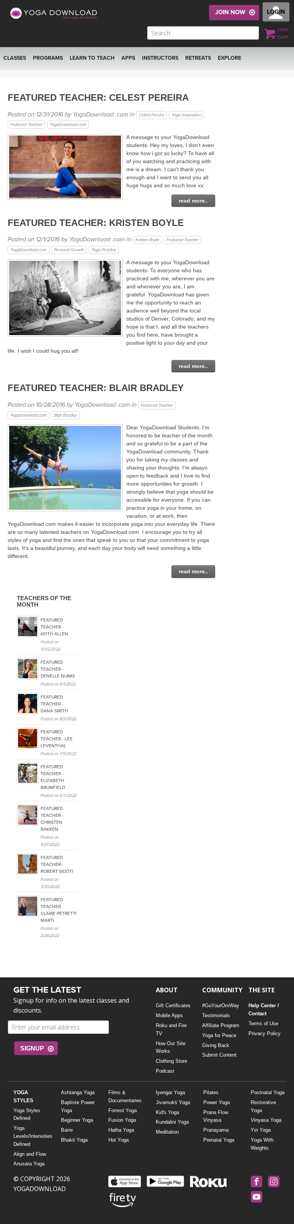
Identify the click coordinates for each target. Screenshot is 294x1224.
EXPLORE (229, 58)
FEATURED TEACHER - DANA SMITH (54, 703)
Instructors (160, 58)
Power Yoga (216, 1102)
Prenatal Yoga (218, 1140)
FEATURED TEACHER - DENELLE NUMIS (58, 669)
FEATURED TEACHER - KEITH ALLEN (54, 627)
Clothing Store (171, 1061)
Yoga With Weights (262, 1144)
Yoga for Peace (219, 1035)
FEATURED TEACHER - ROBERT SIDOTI (57, 864)
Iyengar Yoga (170, 1092)
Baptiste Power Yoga (78, 1106)
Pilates (211, 1092)
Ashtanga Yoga (78, 1092)
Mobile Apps (169, 1015)
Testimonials (216, 1015)
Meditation (167, 1132)
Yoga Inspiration (186, 115)
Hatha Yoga (121, 1130)
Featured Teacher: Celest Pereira (98, 97)
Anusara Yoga (28, 1164)
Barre (67, 1130)
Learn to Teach (92, 58)
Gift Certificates (173, 1005)
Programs (48, 58)
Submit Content (219, 1055)
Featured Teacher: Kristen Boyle (96, 223)
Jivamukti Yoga (173, 1102)
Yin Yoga (261, 1130)
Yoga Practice (103, 249)
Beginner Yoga (77, 1120)
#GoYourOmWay (220, 1005)
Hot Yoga (118, 1140)
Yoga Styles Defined (26, 1114)
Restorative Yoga (263, 1106)
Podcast (165, 1071)
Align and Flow (29, 1154)
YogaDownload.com (68, 124)
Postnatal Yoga (267, 1092)
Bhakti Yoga (74, 1140)
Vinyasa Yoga (266, 1120)
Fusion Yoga (122, 1120)
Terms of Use (263, 1023)
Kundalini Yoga (172, 1122)
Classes (14, 58)
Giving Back (215, 1045)
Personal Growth (69, 249)
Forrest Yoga (122, 1110)
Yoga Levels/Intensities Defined (31, 1136)
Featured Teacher (26, 124)
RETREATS (198, 58)
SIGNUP (32, 1048)
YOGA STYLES (23, 1096)
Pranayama (216, 1130)
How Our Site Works (170, 1047)
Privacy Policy (264, 1033)
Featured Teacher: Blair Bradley (96, 388)
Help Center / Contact (263, 1009)
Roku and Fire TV (171, 1029)
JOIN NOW (230, 12)
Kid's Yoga (167, 1112)
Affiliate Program (220, 1025)
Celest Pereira (151, 115)
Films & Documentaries (125, 1096)
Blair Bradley (65, 415)
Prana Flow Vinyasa (215, 1116)
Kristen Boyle (147, 239)
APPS (128, 58)
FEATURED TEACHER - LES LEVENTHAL (56, 738)
